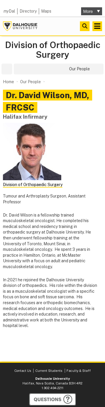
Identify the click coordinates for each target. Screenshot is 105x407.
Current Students (48, 371)
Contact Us (22, 371)
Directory (28, 11)
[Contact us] (52, 399)
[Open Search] (85, 26)
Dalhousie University (20, 26)
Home (8, 81)
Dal (9, 11)
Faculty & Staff (78, 371)
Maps (46, 11)
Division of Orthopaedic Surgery (52, 49)
